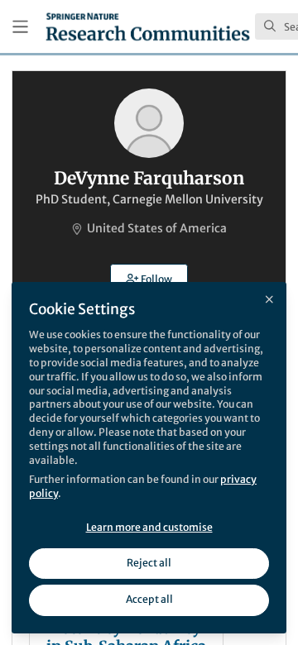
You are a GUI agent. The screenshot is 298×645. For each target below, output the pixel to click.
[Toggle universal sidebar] (20, 27)
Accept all (149, 599)
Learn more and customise (149, 527)
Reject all (149, 563)
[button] (149, 279)
